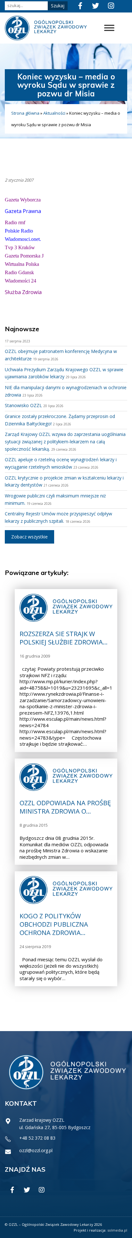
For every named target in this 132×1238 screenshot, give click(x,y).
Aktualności (54, 113)
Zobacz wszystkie (29, 537)
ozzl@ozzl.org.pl (36, 1150)
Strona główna (25, 113)
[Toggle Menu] (109, 28)
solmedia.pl (117, 1230)
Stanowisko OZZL (23, 405)
